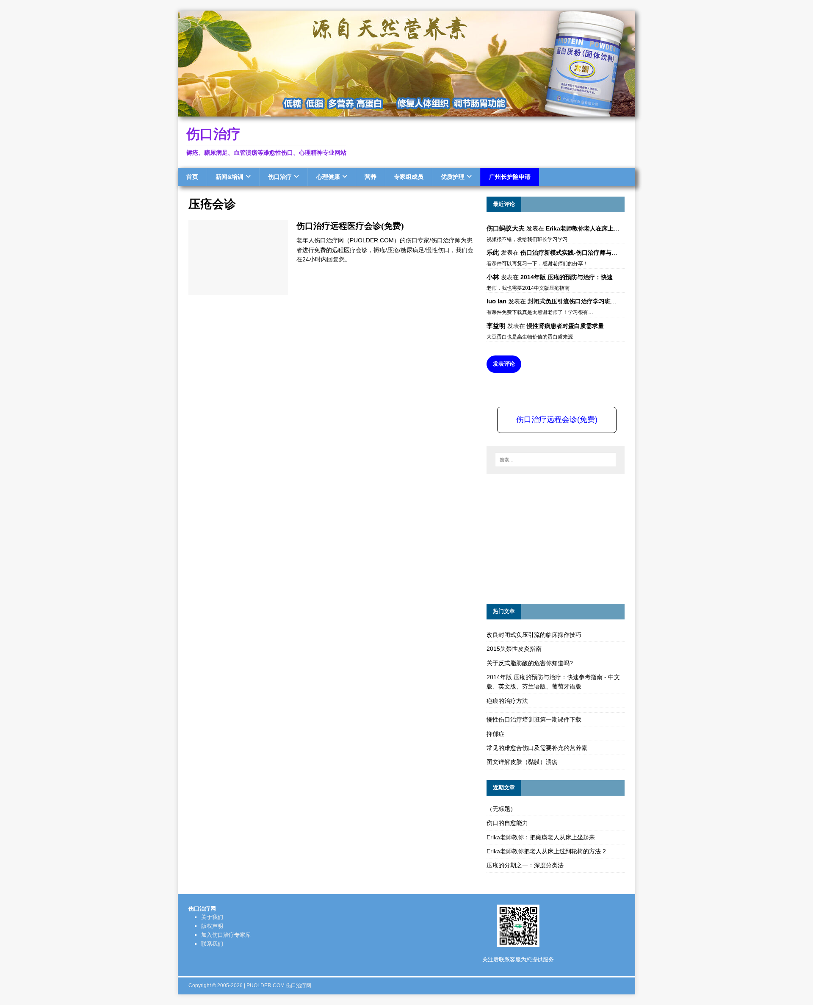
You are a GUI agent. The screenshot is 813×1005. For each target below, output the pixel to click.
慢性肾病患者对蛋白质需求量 (565, 325)
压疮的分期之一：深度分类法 (525, 865)
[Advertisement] (550, 538)
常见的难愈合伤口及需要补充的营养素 (537, 747)
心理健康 (328, 176)
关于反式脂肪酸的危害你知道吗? (530, 663)
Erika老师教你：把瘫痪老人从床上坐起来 (541, 837)
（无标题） (501, 808)
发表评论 (504, 364)
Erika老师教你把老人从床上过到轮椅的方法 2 (546, 851)
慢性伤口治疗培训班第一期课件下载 (534, 719)
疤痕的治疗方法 (507, 700)
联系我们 (212, 944)
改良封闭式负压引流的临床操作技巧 (534, 634)
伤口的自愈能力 (507, 822)
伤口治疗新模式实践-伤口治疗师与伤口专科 (577, 252)
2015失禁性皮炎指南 (514, 648)
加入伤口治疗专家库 (226, 935)
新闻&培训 (229, 176)
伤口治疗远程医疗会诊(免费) (350, 225)
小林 (493, 276)
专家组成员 (408, 176)
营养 (370, 176)
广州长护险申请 (510, 176)
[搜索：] (555, 460)
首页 (192, 176)
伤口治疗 (280, 176)
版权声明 (212, 926)
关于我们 (212, 917)
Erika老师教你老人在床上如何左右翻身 (597, 228)
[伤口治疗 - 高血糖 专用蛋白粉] (406, 111)
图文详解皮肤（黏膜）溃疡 (522, 761)
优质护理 (453, 176)
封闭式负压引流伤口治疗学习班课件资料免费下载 (593, 301)
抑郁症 (495, 733)
